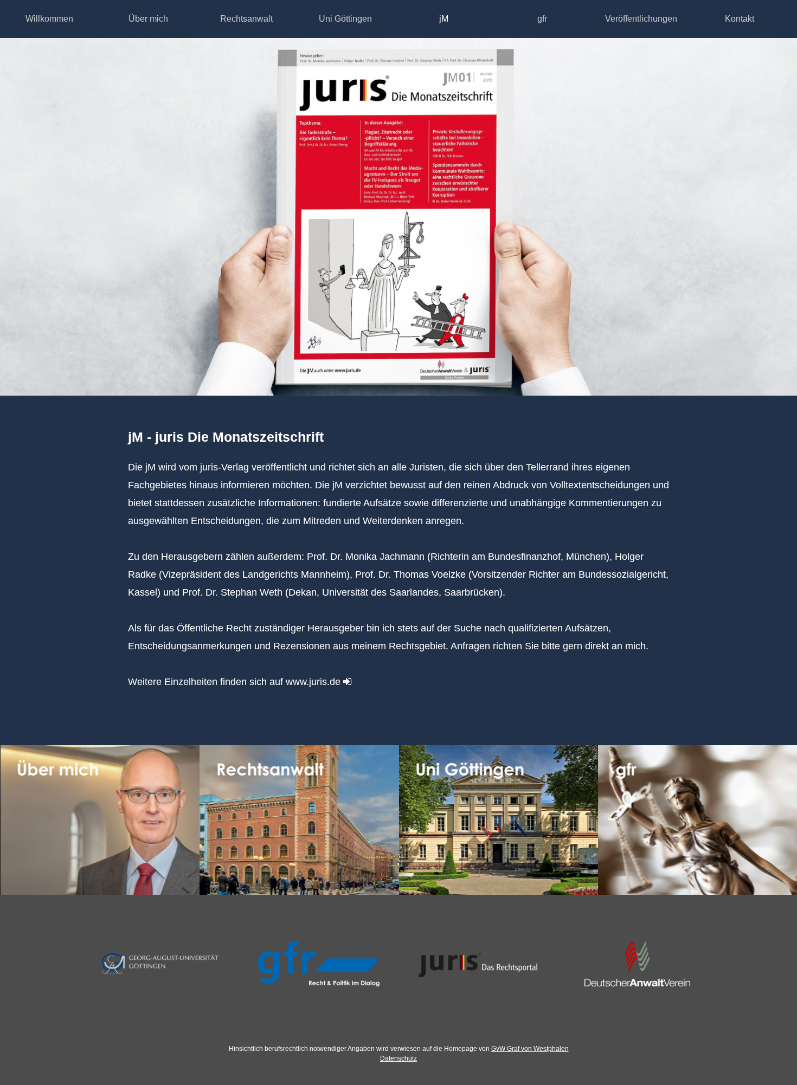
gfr (542, 18)
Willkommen (49, 18)
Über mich (148, 18)
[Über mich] (100, 820)
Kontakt (739, 18)
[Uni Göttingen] (498, 820)
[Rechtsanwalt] (299, 820)
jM (443, 18)
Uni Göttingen (345, 18)
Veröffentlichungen (641, 18)
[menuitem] (50, 19)
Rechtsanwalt (246, 18)
